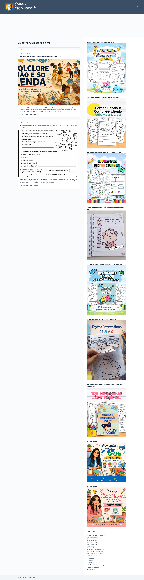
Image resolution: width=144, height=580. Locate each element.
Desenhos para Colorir (93, 557)
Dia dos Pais (90, 562)
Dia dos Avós (90, 560)
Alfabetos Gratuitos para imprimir (96, 535)
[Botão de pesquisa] (78, 49)
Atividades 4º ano (92, 546)
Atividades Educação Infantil (95, 553)
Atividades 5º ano (92, 548)
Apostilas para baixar (93, 537)
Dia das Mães (90, 558)
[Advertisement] (72, 25)
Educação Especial (92, 564)
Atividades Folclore (25, 53)
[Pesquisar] (35, 7)
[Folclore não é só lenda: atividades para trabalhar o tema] (49, 82)
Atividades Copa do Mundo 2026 (96, 549)
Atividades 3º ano (92, 544)
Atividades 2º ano (92, 540)
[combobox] (47, 48)
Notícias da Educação (93, 567)
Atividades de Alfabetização (95, 551)
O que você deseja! (137, 7)
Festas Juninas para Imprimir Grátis (97, 566)
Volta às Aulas (91, 569)
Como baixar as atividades (123, 7)
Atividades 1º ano (91, 539)
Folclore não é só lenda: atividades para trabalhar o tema (40, 56)
